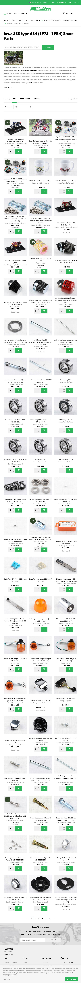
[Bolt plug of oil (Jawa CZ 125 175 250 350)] (65, 847)
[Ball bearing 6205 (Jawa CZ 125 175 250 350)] (15, 409)
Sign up (53, 940)
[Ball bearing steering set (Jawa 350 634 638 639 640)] (40, 489)
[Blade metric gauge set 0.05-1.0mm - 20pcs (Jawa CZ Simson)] (65, 568)
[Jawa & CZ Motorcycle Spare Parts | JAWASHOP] (40, 9)
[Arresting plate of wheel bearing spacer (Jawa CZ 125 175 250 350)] (15, 329)
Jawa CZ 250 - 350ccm (32, 20)
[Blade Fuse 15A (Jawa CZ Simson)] (15, 568)
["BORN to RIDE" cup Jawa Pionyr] (65, 170)
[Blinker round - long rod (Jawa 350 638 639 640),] (15, 648)
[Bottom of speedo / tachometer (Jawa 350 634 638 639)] (40, 887)
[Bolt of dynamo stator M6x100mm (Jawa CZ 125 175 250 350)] (65, 767)
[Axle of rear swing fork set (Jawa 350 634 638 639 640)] (15, 369)
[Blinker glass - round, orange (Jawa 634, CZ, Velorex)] (40, 608)
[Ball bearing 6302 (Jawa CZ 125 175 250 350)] (40, 409)
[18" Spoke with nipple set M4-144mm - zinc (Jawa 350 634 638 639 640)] (40, 210)
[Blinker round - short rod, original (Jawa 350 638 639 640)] (15, 688)
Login (77, 2)
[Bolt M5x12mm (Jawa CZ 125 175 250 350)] (65, 728)
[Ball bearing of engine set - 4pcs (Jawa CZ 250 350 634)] (15, 489)
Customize (7, 979)
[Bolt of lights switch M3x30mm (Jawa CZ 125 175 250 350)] (15, 847)
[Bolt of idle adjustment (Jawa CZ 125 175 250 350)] (40, 807)
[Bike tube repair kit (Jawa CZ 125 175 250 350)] (65, 528)
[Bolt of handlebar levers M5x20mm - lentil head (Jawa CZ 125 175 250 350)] (15, 807)
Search (24, 13)
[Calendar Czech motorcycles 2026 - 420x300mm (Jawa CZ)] (40, 130)
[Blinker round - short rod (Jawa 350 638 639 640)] (65, 648)
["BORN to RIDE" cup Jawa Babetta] (40, 170)
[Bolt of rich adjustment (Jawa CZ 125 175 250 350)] (40, 847)
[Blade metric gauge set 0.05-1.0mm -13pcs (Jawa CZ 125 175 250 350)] (15, 608)
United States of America (40, 2)
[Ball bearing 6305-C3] (65, 449)
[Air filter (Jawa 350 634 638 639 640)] (40, 250)
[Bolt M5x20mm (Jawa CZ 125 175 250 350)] (15, 767)
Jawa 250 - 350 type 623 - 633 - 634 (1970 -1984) (60, 20)
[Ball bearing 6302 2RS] (65, 409)
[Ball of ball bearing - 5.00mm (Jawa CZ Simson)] (65, 489)
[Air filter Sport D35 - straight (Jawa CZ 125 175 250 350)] (15, 290)
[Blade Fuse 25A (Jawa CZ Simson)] (40, 568)
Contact (46, 962)
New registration (65, 2)
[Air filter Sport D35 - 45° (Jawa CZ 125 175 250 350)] (65, 250)
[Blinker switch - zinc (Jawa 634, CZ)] (15, 728)
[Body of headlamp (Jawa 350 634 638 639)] (40, 728)
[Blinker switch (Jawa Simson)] (65, 688)
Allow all (71, 979)
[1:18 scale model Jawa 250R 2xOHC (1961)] (65, 210)
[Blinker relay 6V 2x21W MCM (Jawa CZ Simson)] (65, 608)
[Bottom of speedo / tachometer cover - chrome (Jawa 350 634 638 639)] (65, 887)
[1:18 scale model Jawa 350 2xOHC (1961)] (15, 250)
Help (25, 962)
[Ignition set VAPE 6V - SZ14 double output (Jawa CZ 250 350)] (15, 170)
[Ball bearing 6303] (40, 449)
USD (53, 2)
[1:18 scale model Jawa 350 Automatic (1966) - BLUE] (15, 130)
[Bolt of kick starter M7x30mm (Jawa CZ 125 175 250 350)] (65, 807)
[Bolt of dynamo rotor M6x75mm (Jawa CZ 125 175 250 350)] (40, 767)
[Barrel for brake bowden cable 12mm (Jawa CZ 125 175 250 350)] (40, 528)
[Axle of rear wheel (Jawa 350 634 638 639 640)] (40, 369)
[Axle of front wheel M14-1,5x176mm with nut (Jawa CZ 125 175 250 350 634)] (40, 329)
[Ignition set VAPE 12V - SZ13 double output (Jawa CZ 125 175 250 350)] (65, 130)
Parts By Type (16, 20)
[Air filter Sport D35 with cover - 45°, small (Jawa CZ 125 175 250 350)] (65, 290)
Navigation (12, 13)
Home (6, 20)
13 (49, 918)
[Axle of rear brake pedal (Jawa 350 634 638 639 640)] (65, 329)
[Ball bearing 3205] (65, 369)
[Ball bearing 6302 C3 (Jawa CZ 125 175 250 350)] (15, 449)
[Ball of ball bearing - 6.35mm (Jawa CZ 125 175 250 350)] (15, 528)
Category (8, 107)
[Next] (54, 918)
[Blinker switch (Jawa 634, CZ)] (40, 688)
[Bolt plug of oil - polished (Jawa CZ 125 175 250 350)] (15, 887)
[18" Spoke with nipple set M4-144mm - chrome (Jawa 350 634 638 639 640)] (15, 210)
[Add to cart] (18, 151)
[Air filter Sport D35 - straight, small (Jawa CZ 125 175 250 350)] (40, 290)
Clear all (71, 115)
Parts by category (11, 962)
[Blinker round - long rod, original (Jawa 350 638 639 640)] (40, 648)
